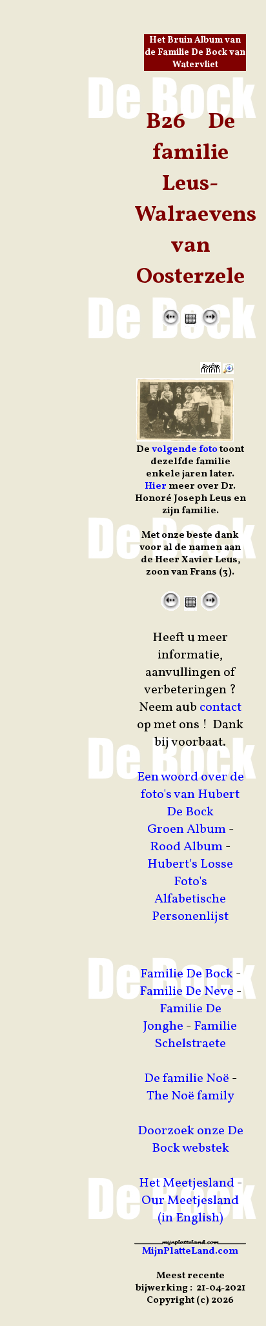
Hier (156, 486)
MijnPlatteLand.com (190, 1251)
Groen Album (186, 830)
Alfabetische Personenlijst (190, 908)
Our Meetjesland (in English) (190, 1209)
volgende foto (185, 449)
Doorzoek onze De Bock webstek (190, 1140)
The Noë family (190, 1096)
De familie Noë (186, 1079)
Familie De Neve (186, 992)
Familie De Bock (186, 974)
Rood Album (186, 847)
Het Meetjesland (186, 1183)
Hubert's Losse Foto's (190, 873)
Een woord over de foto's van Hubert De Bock (190, 794)
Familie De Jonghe (182, 1017)
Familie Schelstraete (196, 1035)
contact (220, 708)
